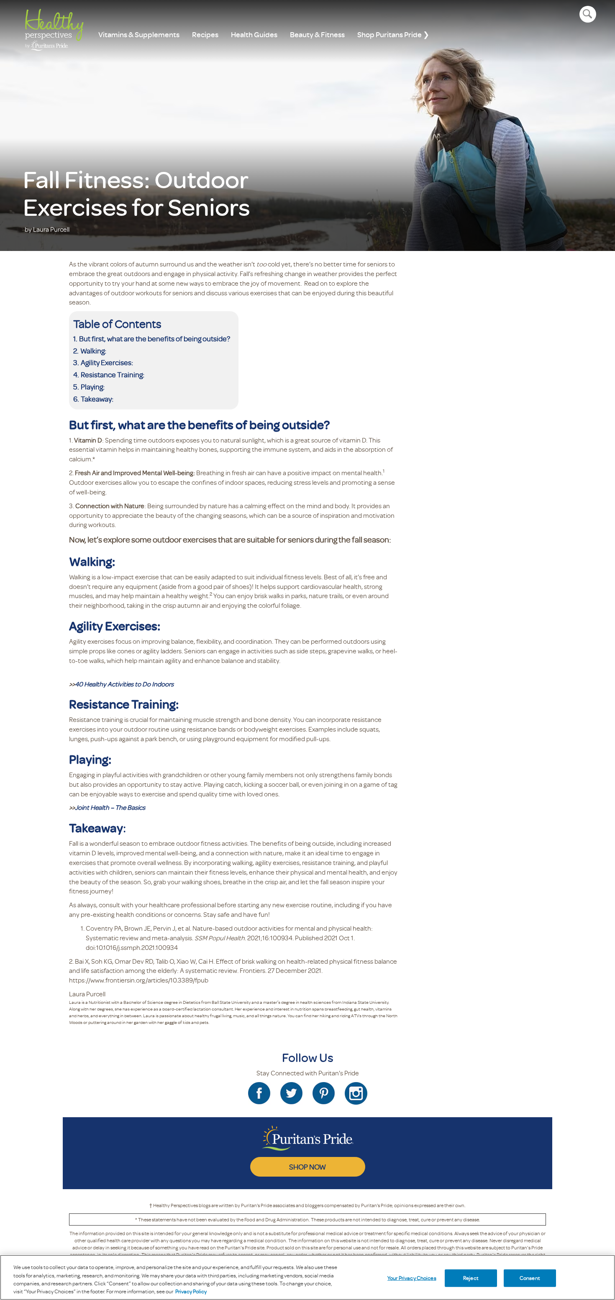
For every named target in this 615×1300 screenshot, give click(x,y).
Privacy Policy (191, 1291)
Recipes (205, 34)
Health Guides (254, 34)
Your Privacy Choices (411, 1277)
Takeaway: (97, 398)
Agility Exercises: (107, 362)
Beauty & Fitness (317, 34)
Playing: (93, 386)
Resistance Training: (112, 374)
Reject (471, 1277)
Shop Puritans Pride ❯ (393, 34)
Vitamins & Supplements (138, 34)
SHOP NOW (307, 1166)
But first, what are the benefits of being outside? (154, 338)
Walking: (93, 350)
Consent (530, 1277)
